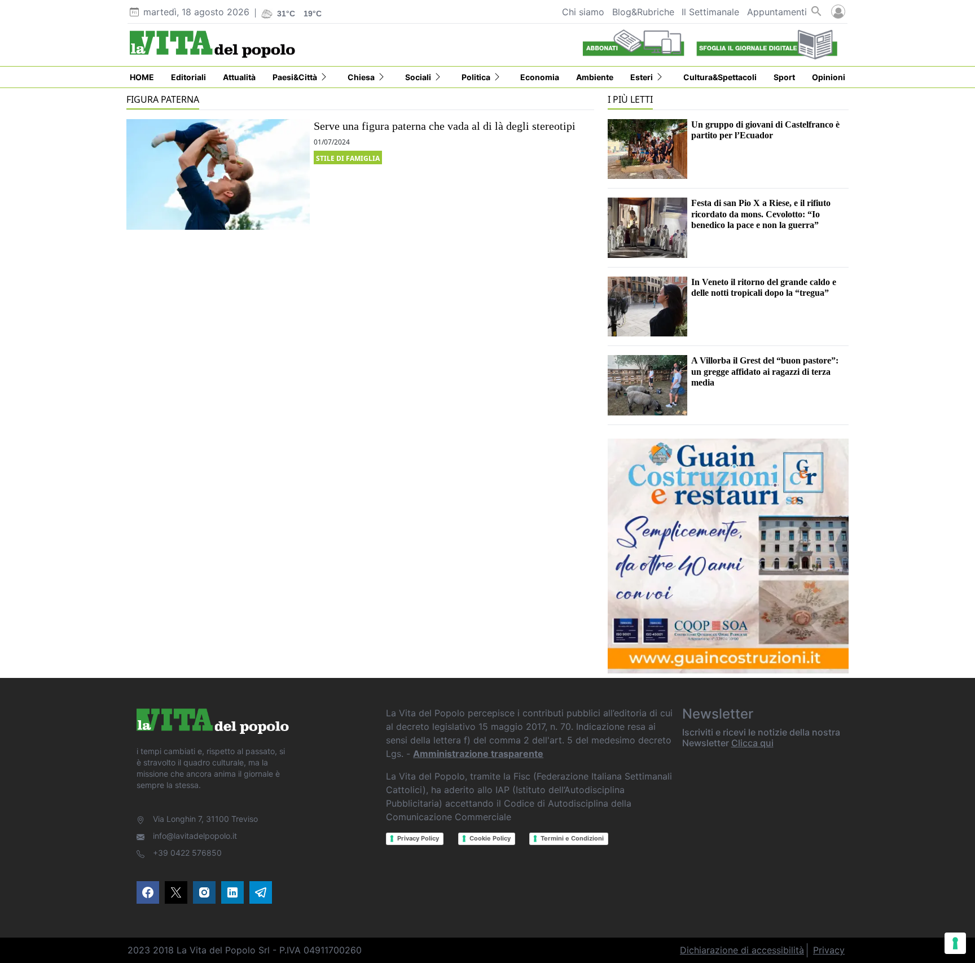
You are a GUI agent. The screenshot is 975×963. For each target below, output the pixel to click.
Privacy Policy (418, 838)
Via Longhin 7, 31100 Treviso (205, 819)
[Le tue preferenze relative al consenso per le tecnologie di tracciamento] (955, 943)
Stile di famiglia (348, 158)
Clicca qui (752, 742)
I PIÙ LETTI (630, 99)
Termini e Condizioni (572, 838)
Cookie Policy (490, 838)
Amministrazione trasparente (478, 753)
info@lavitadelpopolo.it (195, 836)
